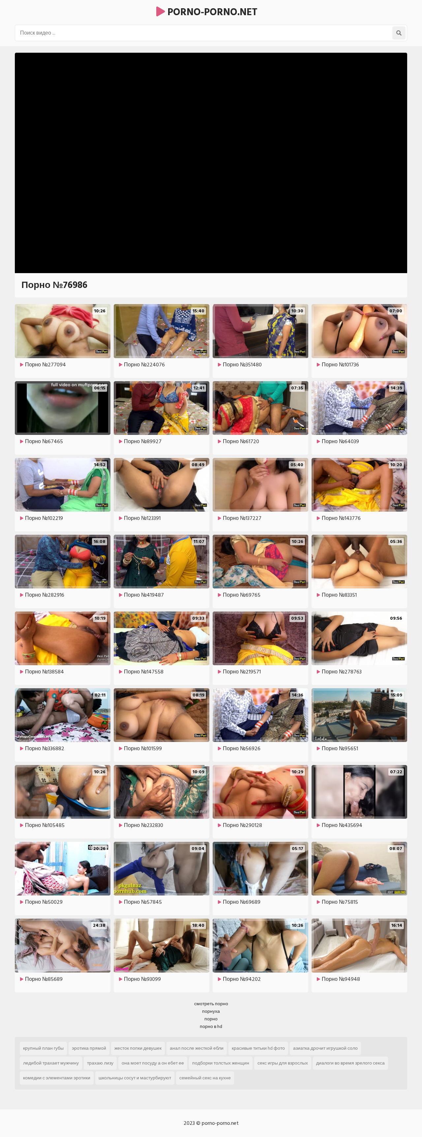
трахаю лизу (100, 1063)
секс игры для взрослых (282, 1063)
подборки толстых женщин (220, 1063)
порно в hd (211, 1026)
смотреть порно (211, 1004)
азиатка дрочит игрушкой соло (325, 1048)
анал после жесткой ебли (197, 1048)
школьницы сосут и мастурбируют (135, 1078)
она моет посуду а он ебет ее (153, 1063)
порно (211, 1019)
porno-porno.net (211, 12)
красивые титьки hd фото (258, 1048)
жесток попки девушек (138, 1048)
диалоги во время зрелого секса (350, 1063)
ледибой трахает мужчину (51, 1063)
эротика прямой (89, 1048)
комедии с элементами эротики (56, 1078)
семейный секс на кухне (205, 1078)
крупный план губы (43, 1048)
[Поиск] (399, 33)
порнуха (211, 1011)
